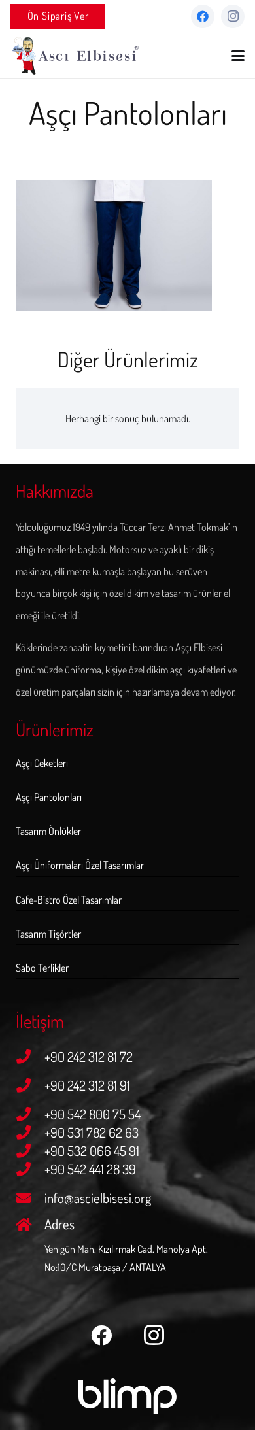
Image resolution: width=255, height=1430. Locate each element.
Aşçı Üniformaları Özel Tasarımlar (80, 865)
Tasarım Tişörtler (48, 933)
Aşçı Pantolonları (49, 797)
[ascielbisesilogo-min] (75, 55)
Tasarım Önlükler (48, 831)
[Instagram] (233, 16)
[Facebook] (202, 16)
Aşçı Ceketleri (42, 763)
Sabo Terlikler (42, 967)
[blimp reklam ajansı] (127, 1396)
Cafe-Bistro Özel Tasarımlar (69, 899)
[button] (238, 55)
